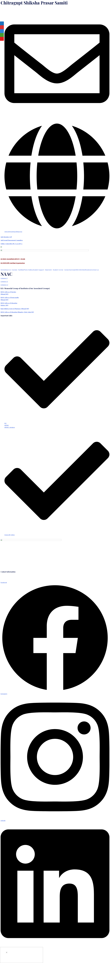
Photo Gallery (28, 270)
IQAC (50, 270)
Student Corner (58, 270)
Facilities (21, 270)
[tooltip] (2, 23)
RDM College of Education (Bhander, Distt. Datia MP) (17, 312)
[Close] (7, 953)
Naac (47, 270)
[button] (8, 270)
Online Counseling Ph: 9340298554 (11, 244)
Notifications (87, 270)
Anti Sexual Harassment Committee (12, 240)
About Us (8, 270)
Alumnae (72, 270)
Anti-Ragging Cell (6, 237)
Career (66, 270)
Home (3, 270)
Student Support (38, 270)
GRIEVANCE (79, 270)
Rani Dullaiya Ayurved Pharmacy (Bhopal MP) (15, 308)
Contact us (95, 270)
